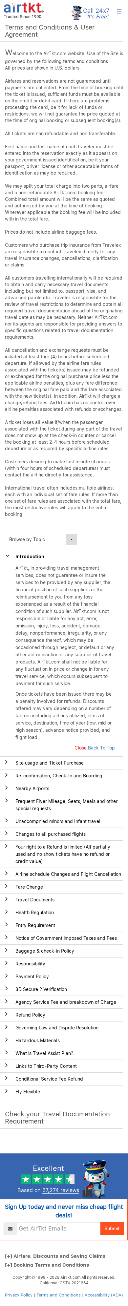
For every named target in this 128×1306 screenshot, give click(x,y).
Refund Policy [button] (30, 1015)
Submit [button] (111, 1228)
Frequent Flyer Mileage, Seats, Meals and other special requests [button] (66, 805)
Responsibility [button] (30, 963)
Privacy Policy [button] (18, 1295)
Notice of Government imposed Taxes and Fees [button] (66, 938)
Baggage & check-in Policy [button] (44, 951)
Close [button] (81, 747)
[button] (24, 9)
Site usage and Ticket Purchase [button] (49, 763)
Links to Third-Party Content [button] (46, 1066)
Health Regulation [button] (34, 912)
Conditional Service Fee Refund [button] (49, 1079)
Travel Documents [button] (34, 899)
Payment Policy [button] (32, 976)
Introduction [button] (29, 556)
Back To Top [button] (101, 747)
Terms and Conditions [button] (58, 1295)
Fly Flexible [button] (27, 1091)
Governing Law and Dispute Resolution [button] (56, 1027)
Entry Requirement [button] (35, 925)
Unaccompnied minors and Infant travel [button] (57, 821)
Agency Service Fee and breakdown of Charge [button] (65, 1002)
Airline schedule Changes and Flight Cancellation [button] (68, 874)
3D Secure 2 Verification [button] (41, 989)
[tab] (61, 762)
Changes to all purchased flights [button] (50, 834)
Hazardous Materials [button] (37, 1040)
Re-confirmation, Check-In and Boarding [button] (58, 775)
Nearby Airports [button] (32, 788)
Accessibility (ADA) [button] (104, 1295)
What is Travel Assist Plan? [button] (44, 1053)
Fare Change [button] (29, 887)
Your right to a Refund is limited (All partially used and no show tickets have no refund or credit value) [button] (62, 854)
